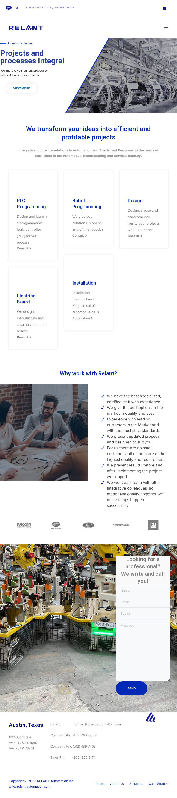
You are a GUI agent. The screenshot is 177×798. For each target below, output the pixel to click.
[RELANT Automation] (26, 27)
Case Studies (158, 784)
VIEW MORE (21, 88)
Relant (100, 784)
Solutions (136, 784)
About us (117, 784)
